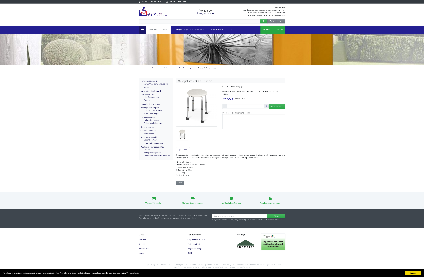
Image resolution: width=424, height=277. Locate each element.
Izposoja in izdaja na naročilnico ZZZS (189, 30)
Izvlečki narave (216, 30)
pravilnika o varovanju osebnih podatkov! (266, 220)
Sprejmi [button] (413, 273)
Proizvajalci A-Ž (193, 244)
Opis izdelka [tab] (183, 150)
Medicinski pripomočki (158, 30)
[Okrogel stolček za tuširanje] (196, 106)
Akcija (230, 30)
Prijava (276, 216)
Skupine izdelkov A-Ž (196, 240)
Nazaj (180, 183)
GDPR (189, 253)
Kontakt (171, 2)
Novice (183, 2)
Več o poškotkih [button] (132, 273)
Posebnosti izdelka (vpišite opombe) (237, 113)
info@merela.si (206, 13)
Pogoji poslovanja (194, 249)
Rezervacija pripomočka (273, 30)
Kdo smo (145, 2)
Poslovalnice (158, 2)
